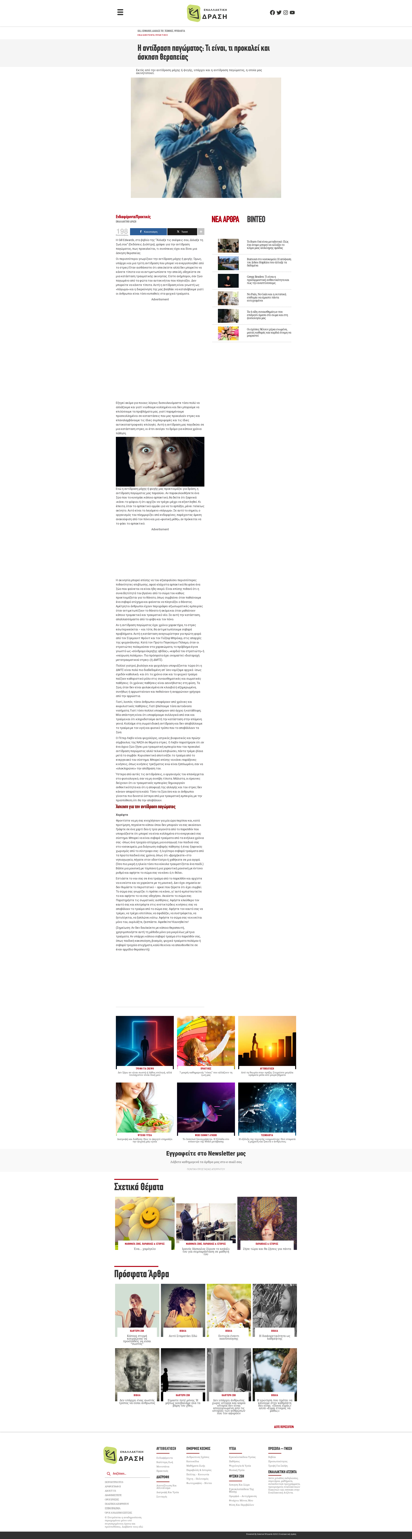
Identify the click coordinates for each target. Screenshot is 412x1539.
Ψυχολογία (179, 31)
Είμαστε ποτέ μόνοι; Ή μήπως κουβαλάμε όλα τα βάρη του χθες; (182, 1402)
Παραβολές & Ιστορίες (153, 1244)
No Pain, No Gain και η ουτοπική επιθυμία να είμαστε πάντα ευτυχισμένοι (266, 297)
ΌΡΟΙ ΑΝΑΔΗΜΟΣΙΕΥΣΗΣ (118, 1512)
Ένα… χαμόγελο (145, 1249)
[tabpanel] (252, 288)
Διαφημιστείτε (113, 1495)
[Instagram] (285, 12)
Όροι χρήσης (112, 1499)
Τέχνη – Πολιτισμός (197, 1478)
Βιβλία (183, 1331)
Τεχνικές (169, 31)
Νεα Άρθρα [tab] (225, 220)
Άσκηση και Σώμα (239, 1484)
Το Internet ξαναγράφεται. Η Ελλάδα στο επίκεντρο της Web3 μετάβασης (206, 1140)
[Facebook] (272, 12)
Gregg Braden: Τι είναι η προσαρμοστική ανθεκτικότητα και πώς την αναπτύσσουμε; (268, 280)
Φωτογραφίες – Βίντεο (199, 1483)
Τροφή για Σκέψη (278, 1465)
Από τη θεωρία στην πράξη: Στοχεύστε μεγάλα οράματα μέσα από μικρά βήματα (267, 1073)
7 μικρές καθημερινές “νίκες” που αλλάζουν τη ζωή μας (205, 1073)
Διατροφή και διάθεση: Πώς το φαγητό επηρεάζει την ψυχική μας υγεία (144, 1140)
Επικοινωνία (112, 1508)
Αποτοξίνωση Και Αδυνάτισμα (166, 1486)
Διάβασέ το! (158, 31)
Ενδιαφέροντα (146, 35)
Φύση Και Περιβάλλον (241, 1504)
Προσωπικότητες (277, 1461)
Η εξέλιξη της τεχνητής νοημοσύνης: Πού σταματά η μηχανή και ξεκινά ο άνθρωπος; (267, 1140)
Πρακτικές (162, 35)
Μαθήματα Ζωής (133, 1244)
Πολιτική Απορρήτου (117, 1503)
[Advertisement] (160, 351)
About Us (110, 1490)
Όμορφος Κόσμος (198, 1449)
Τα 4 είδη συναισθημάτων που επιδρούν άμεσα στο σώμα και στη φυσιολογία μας (267, 315)
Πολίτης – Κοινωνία (197, 1474)
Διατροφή (162, 1477)
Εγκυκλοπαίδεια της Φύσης (241, 1490)
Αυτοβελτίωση (166, 1449)
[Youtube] (292, 12)
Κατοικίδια (192, 1461)
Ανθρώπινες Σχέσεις (197, 1457)
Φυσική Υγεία (236, 1470)
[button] (120, 12)
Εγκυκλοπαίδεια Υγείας (242, 1457)
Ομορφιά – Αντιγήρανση (243, 1496)
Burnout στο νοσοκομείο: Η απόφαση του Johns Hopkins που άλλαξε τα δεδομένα (269, 262)
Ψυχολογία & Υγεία (240, 1465)
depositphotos (114, 1482)
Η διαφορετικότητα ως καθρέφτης (274, 1337)
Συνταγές (161, 1496)
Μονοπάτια (162, 1466)
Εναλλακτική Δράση (126, 221)
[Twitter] (279, 12)
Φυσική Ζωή (236, 1476)
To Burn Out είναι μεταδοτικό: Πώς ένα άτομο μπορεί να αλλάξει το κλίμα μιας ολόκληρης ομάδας (267, 245)
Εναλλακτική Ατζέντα (282, 1472)
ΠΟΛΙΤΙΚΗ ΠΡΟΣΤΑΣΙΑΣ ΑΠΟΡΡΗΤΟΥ (206, 1169)
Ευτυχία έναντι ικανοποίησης (228, 1337)
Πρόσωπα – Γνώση (280, 1449)
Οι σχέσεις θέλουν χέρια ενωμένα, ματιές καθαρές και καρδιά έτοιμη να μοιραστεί (269, 332)
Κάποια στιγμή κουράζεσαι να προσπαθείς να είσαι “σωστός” (137, 1340)
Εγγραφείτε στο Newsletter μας (206, 1153)
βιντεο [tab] (256, 220)
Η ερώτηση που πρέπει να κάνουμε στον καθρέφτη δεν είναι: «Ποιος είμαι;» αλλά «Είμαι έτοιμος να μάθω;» (274, 1405)
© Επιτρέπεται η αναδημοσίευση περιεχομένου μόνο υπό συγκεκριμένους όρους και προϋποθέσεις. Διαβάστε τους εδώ (124, 1522)
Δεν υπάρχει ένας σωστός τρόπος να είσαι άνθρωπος (137, 1401)
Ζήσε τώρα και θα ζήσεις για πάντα (267, 1249)
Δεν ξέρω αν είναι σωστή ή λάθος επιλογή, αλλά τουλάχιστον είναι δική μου (145, 1073)
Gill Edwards (144, 31)
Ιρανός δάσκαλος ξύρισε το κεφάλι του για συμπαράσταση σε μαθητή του (206, 1251)
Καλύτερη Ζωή (137, 1331)
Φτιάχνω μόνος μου (241, 1500)
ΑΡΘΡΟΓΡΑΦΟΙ (113, 1486)
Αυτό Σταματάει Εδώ (183, 1336)
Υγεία (232, 1449)
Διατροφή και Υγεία (167, 1492)
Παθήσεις (234, 1461)
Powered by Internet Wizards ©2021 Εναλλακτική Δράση (271, 1534)
